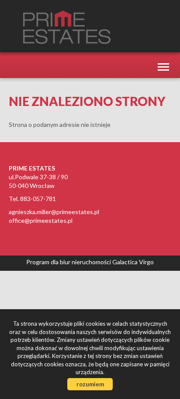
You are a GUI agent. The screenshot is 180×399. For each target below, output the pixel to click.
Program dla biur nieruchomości (69, 262)
